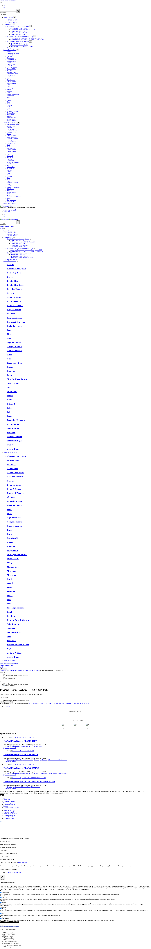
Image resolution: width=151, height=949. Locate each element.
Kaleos (10, 367)
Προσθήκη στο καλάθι (6, 702)
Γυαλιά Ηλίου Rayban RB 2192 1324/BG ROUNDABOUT (29, 781)
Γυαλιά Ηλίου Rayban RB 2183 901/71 (20, 741)
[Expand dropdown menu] (14, 231)
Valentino (11, 640)
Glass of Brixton (14, 350)
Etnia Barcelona (14, 326)
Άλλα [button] (1, 912)
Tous (9, 636)
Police (9, 408)
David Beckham (14, 301)
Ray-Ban (58, 703)
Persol (10, 395)
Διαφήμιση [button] (3, 907)
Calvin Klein (12, 281)
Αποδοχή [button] (14, 869)
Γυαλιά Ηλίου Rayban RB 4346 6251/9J (21, 768)
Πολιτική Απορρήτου (9, 804)
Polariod (11, 404)
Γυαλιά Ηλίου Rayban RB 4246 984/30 (20, 754)
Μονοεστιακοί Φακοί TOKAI (18, 254)
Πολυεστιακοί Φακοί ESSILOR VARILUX (22, 242)
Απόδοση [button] (2, 896)
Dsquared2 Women (15, 493)
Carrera (10, 293)
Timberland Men (14, 436)
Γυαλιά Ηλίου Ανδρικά (9, 261)
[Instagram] (3, 795)
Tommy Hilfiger (14, 441)
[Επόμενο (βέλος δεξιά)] (2, 925)
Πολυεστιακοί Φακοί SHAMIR (19, 245)
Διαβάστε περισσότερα (14, 872)
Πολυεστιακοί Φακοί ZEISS (18, 243)
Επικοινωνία (6, 211)
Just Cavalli (12, 538)
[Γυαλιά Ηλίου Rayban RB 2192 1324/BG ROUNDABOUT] (28, 778)
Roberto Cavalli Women (18, 620)
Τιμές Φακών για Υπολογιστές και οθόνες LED (20, 248)
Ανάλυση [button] (2, 900)
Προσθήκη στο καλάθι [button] (9, 748)
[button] (9, 926)
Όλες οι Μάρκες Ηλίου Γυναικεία (79, 703)
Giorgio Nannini (14, 346)
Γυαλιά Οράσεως (8, 231)
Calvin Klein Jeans (15, 285)
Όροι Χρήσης (7, 803)
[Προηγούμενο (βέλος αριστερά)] (0, 925)
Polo (9, 412)
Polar (9, 400)
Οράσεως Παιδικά (12, 235)
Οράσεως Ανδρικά (12, 232)
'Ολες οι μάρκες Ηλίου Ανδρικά (38, 703)
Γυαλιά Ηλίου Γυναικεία (10, 452)
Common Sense (14, 297)
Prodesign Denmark (16, 420)
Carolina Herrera (15, 289)
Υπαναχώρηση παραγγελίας (11, 807)
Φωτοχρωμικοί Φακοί (13, 259)
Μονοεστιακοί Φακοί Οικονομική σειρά (21, 257)
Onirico (10, 579)
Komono (11, 371)
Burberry (11, 277)
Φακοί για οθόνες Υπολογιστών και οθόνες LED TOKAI (26, 250)
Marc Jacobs (13, 383)
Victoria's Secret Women (18, 644)
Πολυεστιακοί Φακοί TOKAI (18, 240)
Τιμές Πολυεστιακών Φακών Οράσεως (18, 239)
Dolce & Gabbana (15, 305)
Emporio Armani (14, 318)
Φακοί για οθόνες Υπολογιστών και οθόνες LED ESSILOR (27, 251)
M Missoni (12, 571)
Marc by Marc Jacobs (17, 379)
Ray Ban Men (13, 424)
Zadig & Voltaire (14, 653)
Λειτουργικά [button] (3, 891)
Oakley (10, 445)
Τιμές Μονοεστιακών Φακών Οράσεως (18, 253)
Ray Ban (11, 616)
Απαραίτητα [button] (3, 917)
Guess (9, 359)
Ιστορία (5, 806)
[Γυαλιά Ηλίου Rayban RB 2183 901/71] (22, 737)
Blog (4, 798)
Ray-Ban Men (66, 703)
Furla (9, 513)
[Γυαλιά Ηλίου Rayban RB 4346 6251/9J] (22, 764)
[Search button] (18, 222)
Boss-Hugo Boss (14, 273)
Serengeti (11, 432)
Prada (9, 416)
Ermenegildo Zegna (16, 322)
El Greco (11, 314)
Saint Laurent (13, 428)
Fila (9, 334)
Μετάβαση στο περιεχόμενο (8, 0)
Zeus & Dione (13, 449)
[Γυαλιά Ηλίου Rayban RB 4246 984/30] (22, 751)
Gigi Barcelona (14, 342)
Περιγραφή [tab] (6, 706)
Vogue (9, 649)
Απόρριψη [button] (3, 872)
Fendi (9, 330)
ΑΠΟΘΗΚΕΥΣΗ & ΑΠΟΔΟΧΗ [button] (9, 922)
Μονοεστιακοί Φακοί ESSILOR (19, 256)
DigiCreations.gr (22, 862)
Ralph (9, 612)
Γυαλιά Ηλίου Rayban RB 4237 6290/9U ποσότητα (14, 700)
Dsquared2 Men (14, 309)
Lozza (9, 375)
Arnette (10, 264)
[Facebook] (1, 795)
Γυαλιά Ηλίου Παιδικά (9, 660)
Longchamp (12, 550)
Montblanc (12, 391)
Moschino (11, 575)
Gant (9, 338)
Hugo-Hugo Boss (14, 363)
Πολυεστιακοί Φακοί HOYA (18, 246)
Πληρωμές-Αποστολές (9, 210)
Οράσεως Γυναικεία (12, 234)
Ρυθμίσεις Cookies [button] (5, 869)
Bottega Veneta (14, 460)
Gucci (9, 355)
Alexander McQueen (16, 269)
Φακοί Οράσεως (8, 237)
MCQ (9, 387)
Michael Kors (13, 567)
